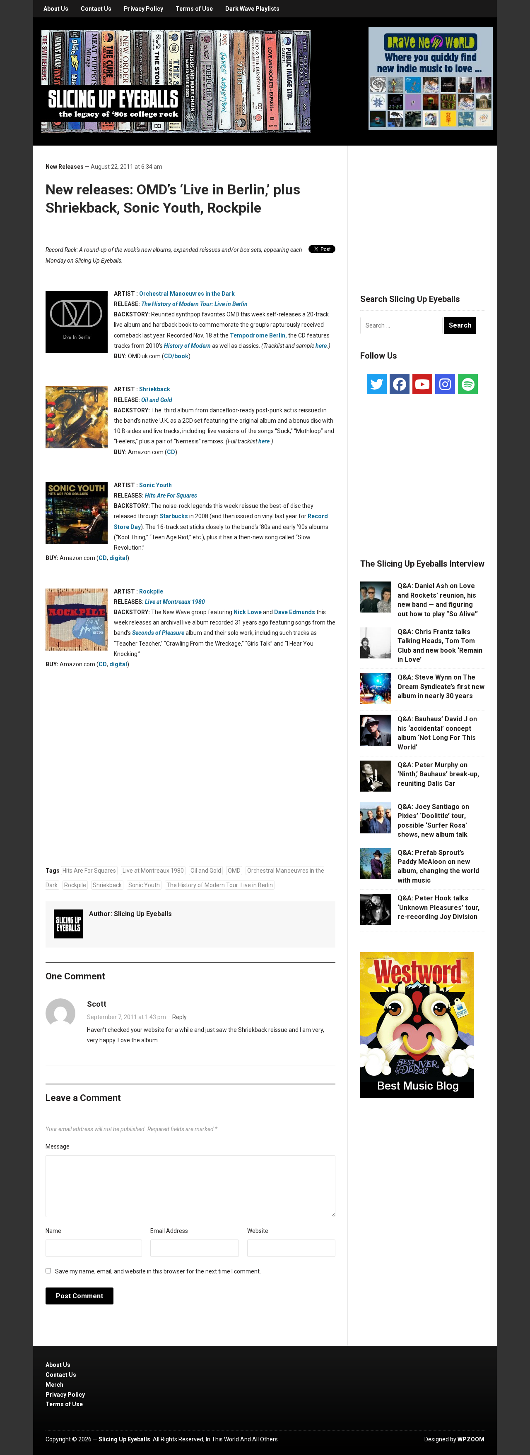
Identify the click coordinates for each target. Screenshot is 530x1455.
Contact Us (96, 8)
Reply (179, 1017)
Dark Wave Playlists (252, 8)
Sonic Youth (155, 485)
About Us (55, 8)
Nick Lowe (248, 612)
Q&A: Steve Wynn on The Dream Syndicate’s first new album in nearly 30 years (441, 686)
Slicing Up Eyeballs (143, 914)
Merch (54, 1384)
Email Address (169, 1231)
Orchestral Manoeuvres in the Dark (187, 293)
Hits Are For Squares (89, 870)
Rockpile (151, 591)
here (321, 345)
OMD (234, 870)
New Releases (65, 166)
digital (118, 558)
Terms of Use (194, 8)
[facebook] (400, 384)
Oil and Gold (156, 400)
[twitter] (377, 384)
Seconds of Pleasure (158, 632)
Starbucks (174, 516)
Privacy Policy (143, 8)
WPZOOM (471, 1439)
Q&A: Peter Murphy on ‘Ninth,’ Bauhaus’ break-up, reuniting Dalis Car (438, 774)
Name (53, 1231)
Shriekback (154, 389)
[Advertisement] (422, 209)
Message (58, 1146)
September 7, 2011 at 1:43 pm (126, 1017)
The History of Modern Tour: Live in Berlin (219, 885)
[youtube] (422, 384)
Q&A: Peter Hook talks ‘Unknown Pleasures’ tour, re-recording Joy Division (438, 907)
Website (257, 1231)
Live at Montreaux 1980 (175, 601)
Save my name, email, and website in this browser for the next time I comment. (158, 1271)
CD (171, 452)
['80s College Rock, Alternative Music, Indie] (176, 81)
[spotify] (468, 384)
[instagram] (445, 384)
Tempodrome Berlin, (258, 335)
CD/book (176, 356)
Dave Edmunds (294, 612)
